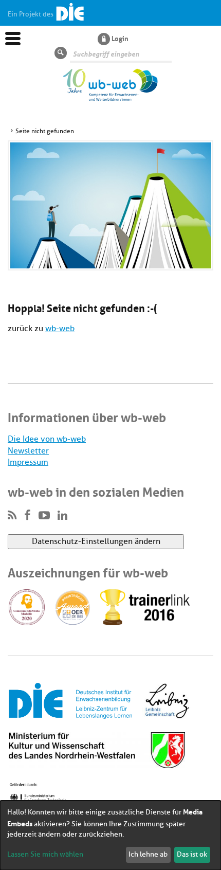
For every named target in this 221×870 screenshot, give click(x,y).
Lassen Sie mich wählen (45, 854)
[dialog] (110, 835)
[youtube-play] (44, 516)
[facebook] (27, 516)
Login (120, 38)
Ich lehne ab (148, 854)
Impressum (28, 462)
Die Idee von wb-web (47, 439)
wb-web (60, 328)
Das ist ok (192, 854)
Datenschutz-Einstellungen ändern (96, 541)
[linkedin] (62, 516)
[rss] (12, 516)
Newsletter (28, 451)
